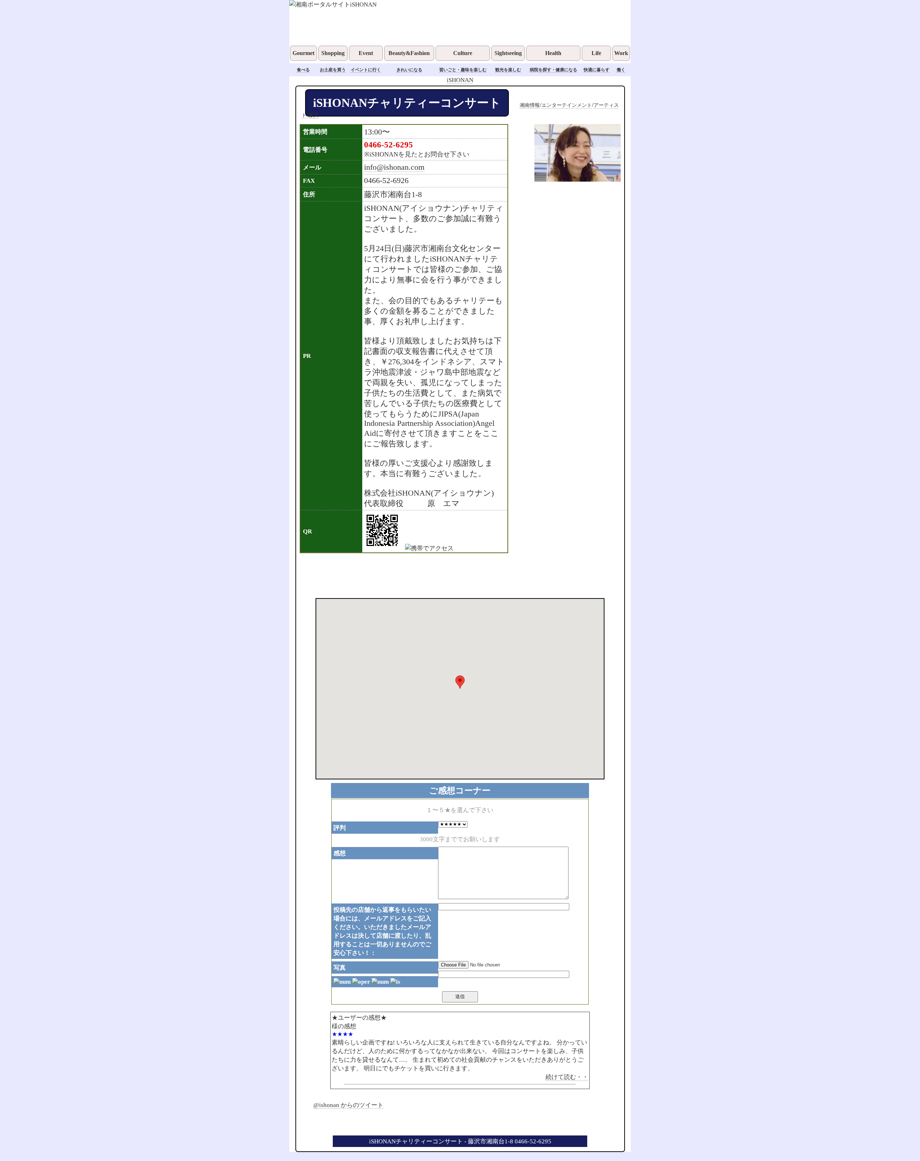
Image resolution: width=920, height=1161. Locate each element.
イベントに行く (366, 69)
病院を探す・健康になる (553, 69)
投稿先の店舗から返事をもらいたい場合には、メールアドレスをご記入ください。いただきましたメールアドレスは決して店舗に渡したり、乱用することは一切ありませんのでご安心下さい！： (382, 931)
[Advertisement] (450, 575)
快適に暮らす (597, 69)
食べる (303, 69)
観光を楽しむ (508, 69)
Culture (462, 53)
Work (621, 53)
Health (553, 53)
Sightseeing (508, 53)
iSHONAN (460, 79)
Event (366, 53)
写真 (340, 967)
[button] (460, 682)
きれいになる (409, 69)
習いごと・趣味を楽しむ (463, 69)
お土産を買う (333, 69)
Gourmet (303, 53)
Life (596, 53)
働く (621, 69)
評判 (340, 827)
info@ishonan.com (394, 167)
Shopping (333, 53)
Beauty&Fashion (409, 53)
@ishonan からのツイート (348, 1104)
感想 (340, 853)
